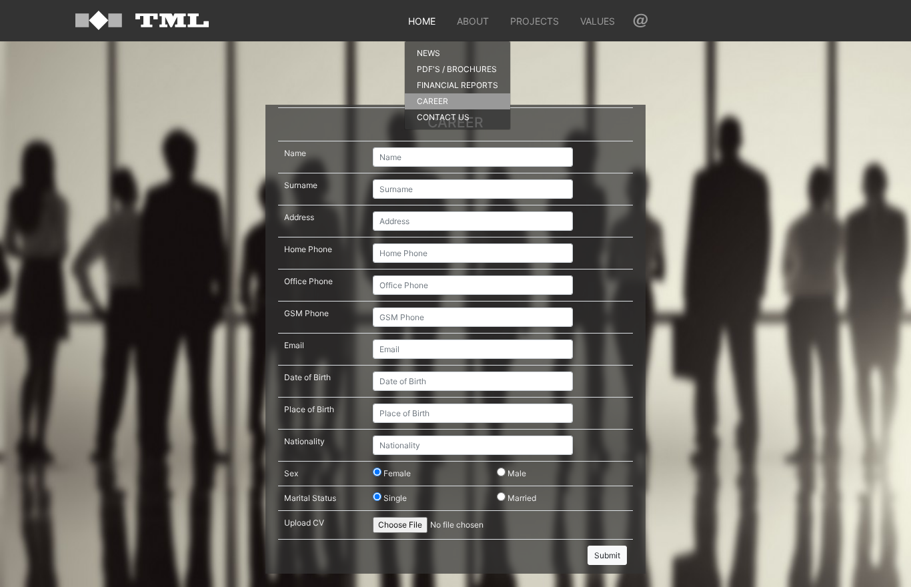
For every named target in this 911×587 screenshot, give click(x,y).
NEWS (428, 53)
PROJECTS (534, 21)
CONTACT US (443, 117)
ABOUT (473, 21)
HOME (421, 21)
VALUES (597, 21)
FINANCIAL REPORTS (457, 85)
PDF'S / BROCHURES (457, 69)
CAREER (432, 101)
